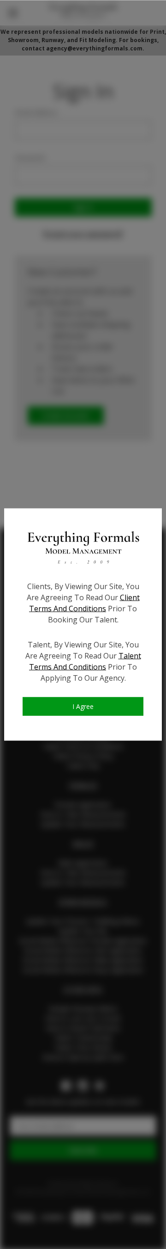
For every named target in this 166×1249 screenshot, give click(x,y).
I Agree (83, 706)
